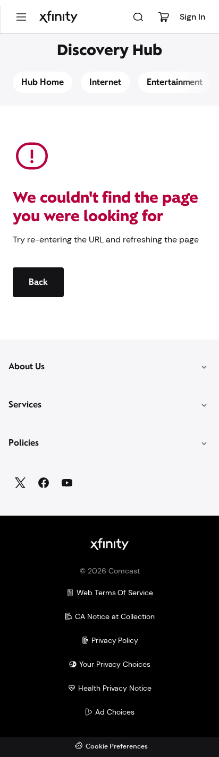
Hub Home (42, 82)
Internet (105, 82)
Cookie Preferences (117, 746)
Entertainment (175, 82)
